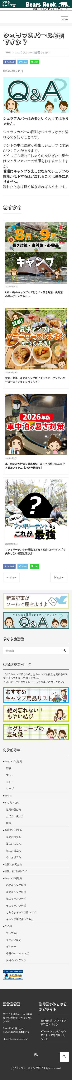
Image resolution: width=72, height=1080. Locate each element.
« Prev (11, 577)
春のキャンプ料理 (16, 885)
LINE (35, 62)
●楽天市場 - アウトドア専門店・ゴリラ (53, 1022)
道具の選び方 (13, 809)
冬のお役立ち (13, 857)
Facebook (10, 62)
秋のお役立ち (13, 850)
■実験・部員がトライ (15, 871)
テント (10, 782)
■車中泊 (7, 795)
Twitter (24, 62)
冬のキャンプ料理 (16, 905)
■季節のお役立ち (12, 830)
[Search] (64, 650)
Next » (59, 577)
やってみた (12, 933)
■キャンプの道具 (12, 761)
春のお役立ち (13, 837)
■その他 (7, 926)
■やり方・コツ (11, 802)
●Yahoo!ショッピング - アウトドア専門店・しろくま (53, 1035)
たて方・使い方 (15, 816)
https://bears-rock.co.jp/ (15, 1038)
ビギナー (11, 946)
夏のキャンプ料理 (16, 892)
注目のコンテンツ (16, 960)
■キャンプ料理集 (12, 878)
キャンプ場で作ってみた (20, 919)
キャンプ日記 (13, 939)
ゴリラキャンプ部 (31, 1068)
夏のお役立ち (13, 843)
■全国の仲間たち (12, 864)
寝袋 (8, 768)
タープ (10, 788)
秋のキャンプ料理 (16, 898)
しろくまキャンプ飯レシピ (21, 912)
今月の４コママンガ (17, 953)
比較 (8, 823)
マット (10, 775)
